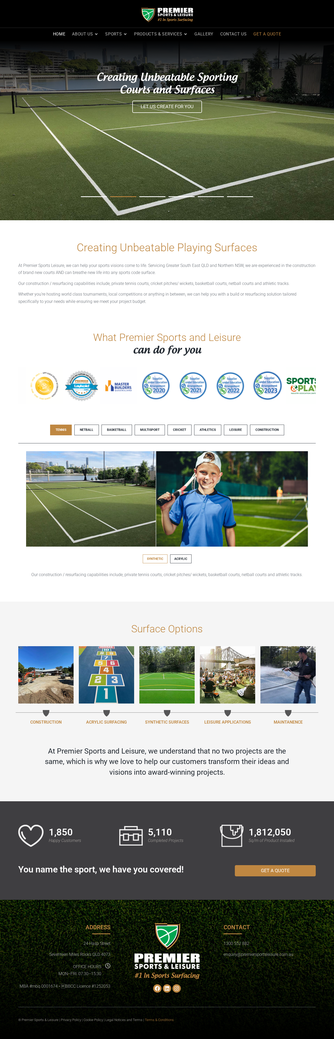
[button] (94, 196)
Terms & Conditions (159, 1020)
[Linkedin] (167, 988)
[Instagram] (176, 988)
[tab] (61, 430)
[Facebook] (157, 988)
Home (59, 34)
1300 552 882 (236, 943)
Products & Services (158, 34)
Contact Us (233, 34)
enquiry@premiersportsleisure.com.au (258, 954)
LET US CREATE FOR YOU (167, 106)
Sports (113, 34)
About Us (82, 34)
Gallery (203, 34)
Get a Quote (267, 34)
